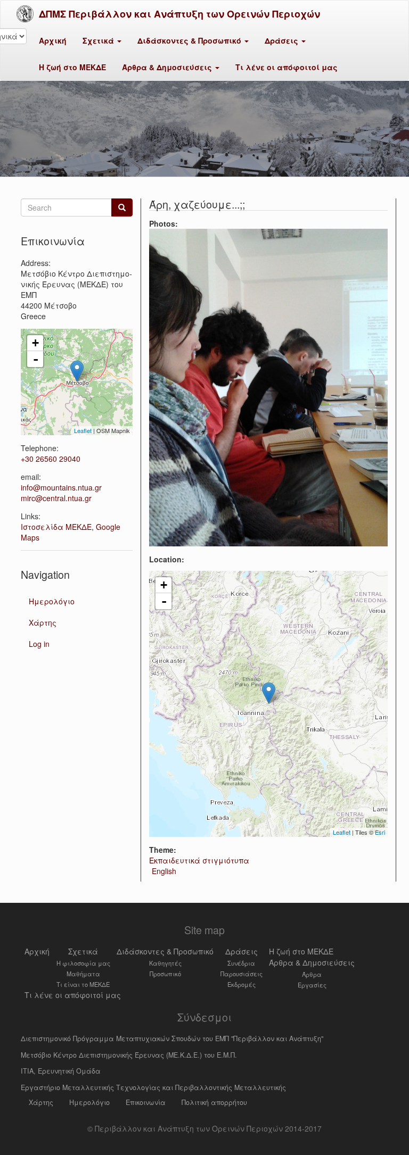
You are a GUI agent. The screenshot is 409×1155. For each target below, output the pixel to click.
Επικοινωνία (146, 1102)
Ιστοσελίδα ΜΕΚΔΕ (56, 526)
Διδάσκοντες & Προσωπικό (190, 40)
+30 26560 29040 (50, 458)
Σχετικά (99, 40)
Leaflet (341, 832)
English (164, 871)
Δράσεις (282, 40)
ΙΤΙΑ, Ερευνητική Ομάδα (61, 1071)
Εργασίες (312, 984)
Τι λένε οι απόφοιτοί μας (286, 67)
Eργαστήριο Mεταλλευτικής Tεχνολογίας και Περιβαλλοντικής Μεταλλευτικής (153, 1087)
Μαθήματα (83, 973)
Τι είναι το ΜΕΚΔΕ (83, 984)
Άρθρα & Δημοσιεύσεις (168, 67)
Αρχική (53, 40)
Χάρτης (42, 622)
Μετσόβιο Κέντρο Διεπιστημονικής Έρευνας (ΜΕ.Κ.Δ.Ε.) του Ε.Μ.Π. (129, 1055)
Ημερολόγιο (52, 601)
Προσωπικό (165, 973)
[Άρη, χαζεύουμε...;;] (268, 387)
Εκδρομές (241, 984)
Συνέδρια (241, 963)
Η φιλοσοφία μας (83, 963)
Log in (39, 643)
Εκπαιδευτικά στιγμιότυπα (199, 860)
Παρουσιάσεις (241, 973)
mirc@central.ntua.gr (56, 498)
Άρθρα (312, 974)
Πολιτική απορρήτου (214, 1102)
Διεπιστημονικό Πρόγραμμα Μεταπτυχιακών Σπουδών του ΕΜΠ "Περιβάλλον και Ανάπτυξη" (172, 1038)
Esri (380, 832)
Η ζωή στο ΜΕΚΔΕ (72, 67)
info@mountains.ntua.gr (61, 487)
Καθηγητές (165, 963)
